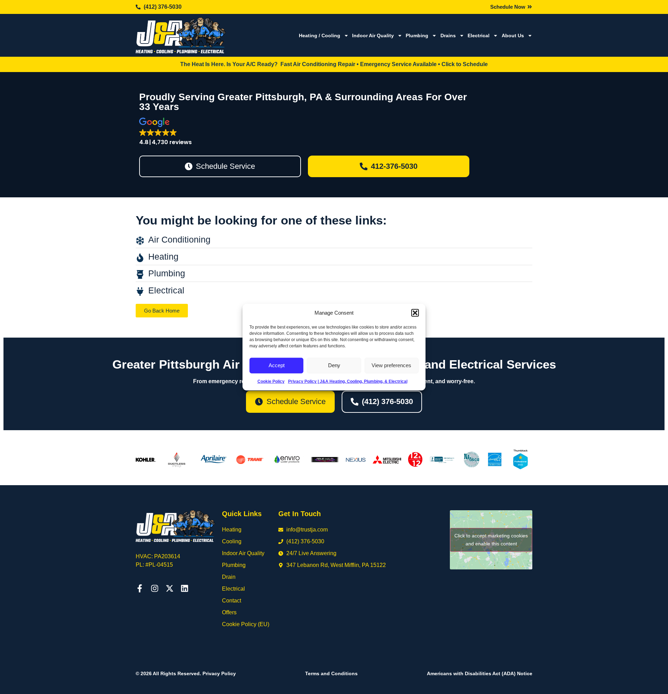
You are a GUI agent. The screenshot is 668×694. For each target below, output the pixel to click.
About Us (513, 35)
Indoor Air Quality (373, 35)
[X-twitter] (170, 588)
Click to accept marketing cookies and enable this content (491, 539)
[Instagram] (155, 588)
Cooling (231, 541)
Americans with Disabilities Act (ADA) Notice (479, 673)
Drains (448, 35)
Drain (229, 577)
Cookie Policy (271, 381)
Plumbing (417, 35)
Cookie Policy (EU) (245, 624)
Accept (277, 365)
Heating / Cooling (319, 35)
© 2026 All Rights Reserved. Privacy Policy (186, 673)
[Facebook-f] (140, 588)
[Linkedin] (185, 588)
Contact (231, 601)
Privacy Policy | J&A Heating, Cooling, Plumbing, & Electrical (347, 381)
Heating (231, 530)
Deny (334, 365)
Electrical (479, 35)
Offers (229, 612)
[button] (415, 312)
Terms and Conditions (331, 673)
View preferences (391, 365)
